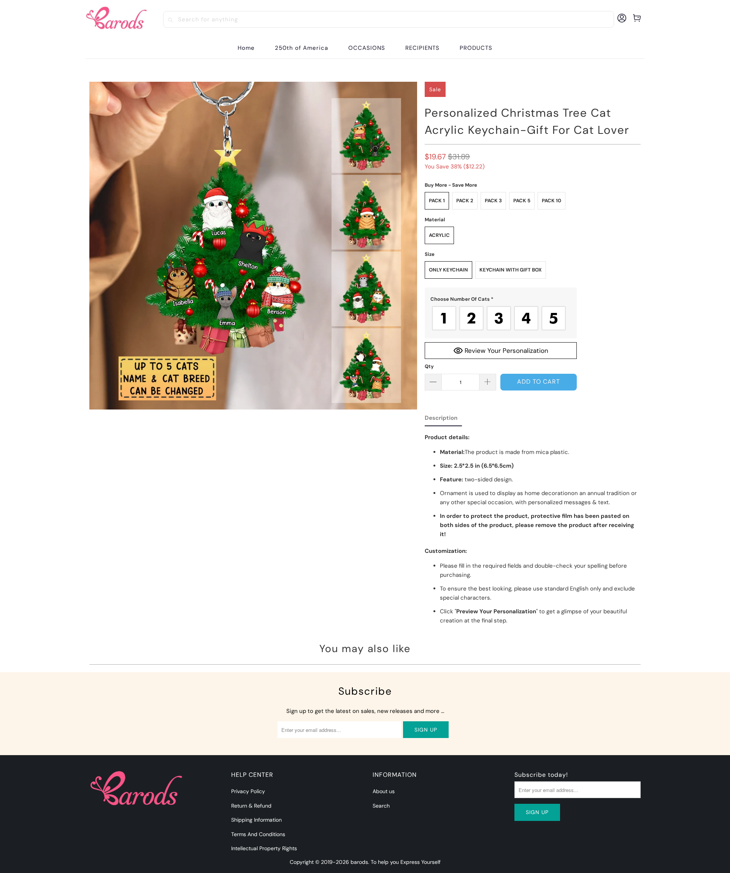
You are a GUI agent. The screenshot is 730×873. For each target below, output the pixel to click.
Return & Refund (251, 805)
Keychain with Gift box (510, 270)
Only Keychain (448, 270)
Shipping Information (256, 819)
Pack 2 (464, 200)
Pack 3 (493, 200)
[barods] (117, 19)
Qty (429, 366)
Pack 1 (437, 200)
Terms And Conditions (258, 834)
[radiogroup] (500, 318)
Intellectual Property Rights (264, 848)
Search (381, 805)
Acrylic (439, 235)
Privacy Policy (248, 791)
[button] (366, 48)
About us (384, 791)
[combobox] (388, 19)
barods (359, 862)
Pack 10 (551, 200)
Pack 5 (521, 200)
